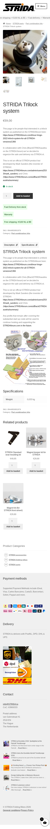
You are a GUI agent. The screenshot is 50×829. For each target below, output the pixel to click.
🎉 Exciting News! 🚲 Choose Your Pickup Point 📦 (29, 765)
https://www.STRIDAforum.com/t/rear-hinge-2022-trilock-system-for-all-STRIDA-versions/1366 (23, 138)
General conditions (11, 810)
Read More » (22, 748)
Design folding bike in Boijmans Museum (25, 775)
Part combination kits (34, 23)
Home (8, 23)
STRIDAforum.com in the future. (17, 326)
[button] (43, 34)
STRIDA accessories (17, 555)
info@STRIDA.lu (10, 704)
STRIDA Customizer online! (20, 785)
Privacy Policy (27, 810)
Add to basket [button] (13, 471)
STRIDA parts (18, 23)
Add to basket (23, 195)
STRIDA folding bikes (18, 560)
